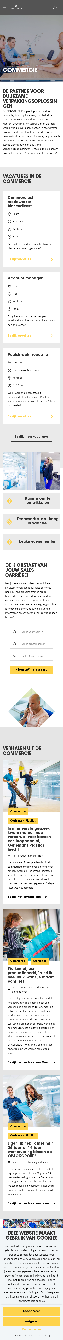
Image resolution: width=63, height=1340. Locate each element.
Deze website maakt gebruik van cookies (31, 1236)
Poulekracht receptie (28, 355)
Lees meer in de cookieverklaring (31, 1335)
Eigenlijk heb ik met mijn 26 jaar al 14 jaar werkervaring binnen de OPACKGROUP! (31, 1150)
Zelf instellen (31, 1329)
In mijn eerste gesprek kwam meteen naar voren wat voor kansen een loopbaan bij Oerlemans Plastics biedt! (29, 839)
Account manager (25, 278)
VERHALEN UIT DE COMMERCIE (22, 751)
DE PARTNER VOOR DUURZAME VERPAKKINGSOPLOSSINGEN (30, 99)
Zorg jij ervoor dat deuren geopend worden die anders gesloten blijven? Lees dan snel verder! (31, 320)
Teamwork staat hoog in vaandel (38, 521)
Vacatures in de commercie (22, 179)
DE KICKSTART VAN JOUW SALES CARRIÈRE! (26, 570)
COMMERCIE (20, 70)
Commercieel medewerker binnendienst (20, 202)
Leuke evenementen (37, 542)
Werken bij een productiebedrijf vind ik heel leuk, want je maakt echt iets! (31, 975)
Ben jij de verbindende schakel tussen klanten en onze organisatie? (29, 246)
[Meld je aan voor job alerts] (55, 7)
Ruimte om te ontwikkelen (37, 501)
